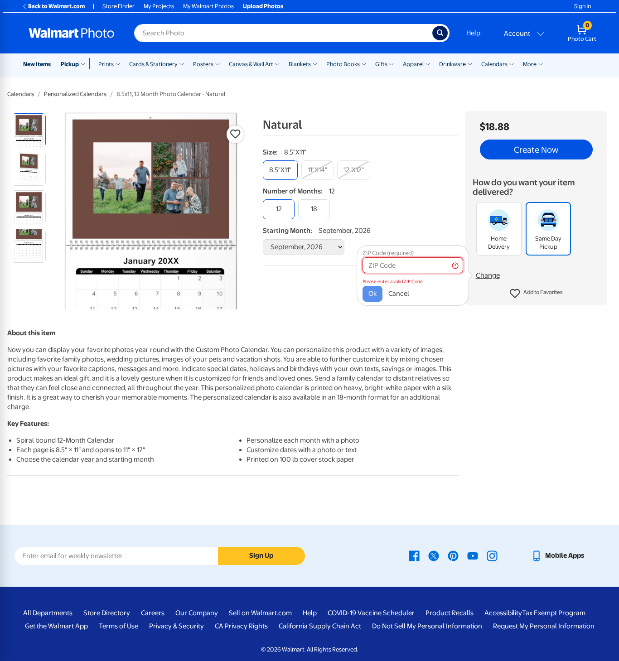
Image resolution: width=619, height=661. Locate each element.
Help (473, 33)
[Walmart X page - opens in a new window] (433, 555)
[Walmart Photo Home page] (71, 33)
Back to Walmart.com (56, 6)
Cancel (398, 293)
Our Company (196, 613)
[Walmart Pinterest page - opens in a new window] (453, 555)
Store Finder (118, 6)
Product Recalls (450, 613)
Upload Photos (263, 6)
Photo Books (343, 64)
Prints (106, 64)
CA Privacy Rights (241, 626)
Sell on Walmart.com (260, 613)
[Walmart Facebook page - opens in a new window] (414, 555)
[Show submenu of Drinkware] (470, 63)
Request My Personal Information (544, 626)
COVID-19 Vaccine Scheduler (371, 613)
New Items (37, 64)
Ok (372, 293)
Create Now (536, 149)
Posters (203, 64)
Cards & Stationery (153, 64)
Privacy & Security (176, 626)
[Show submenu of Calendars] (511, 63)
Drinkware (452, 64)
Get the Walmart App (56, 626)
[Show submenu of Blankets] (315, 63)
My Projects (159, 6)
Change (488, 275)
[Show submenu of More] (540, 63)
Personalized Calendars (75, 94)
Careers (152, 613)
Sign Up (261, 555)
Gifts (381, 64)
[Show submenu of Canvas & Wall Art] (277, 63)
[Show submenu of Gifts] (391, 63)
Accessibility (503, 613)
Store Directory (106, 613)
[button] (536, 293)
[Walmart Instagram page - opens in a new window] (492, 555)
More (530, 64)
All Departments (48, 613)
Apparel (413, 64)
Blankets (300, 64)
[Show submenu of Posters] (217, 63)
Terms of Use (118, 626)
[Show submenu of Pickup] (85, 63)
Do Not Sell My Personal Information (427, 626)
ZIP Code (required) (388, 253)
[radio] (29, 130)
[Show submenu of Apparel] (427, 63)
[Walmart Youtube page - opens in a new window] (472, 555)
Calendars (494, 64)
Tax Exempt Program (553, 613)
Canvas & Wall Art (251, 64)
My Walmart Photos (208, 6)
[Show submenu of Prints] (118, 63)
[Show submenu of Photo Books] (364, 63)
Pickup (70, 64)
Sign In (582, 6)
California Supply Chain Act (320, 626)
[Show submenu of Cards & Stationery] (181, 63)
